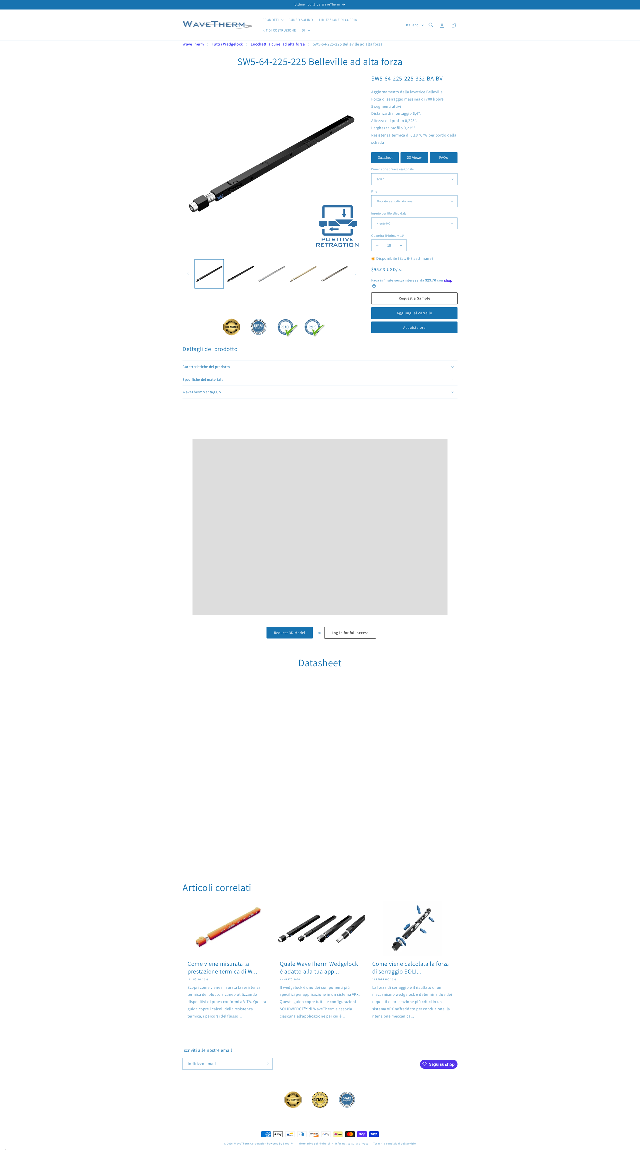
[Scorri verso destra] (355, 273)
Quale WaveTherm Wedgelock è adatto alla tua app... (319, 967)
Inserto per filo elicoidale (388, 213)
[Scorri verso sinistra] (188, 273)
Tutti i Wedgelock (228, 44)
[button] (273, 19)
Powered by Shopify (280, 1143)
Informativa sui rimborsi (314, 1143)
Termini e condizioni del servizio (394, 1143)
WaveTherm (193, 44)
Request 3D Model (289, 632)
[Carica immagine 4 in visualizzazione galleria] (303, 274)
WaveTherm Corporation (250, 1143)
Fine (374, 191)
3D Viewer (414, 158)
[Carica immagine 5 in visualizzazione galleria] (334, 274)
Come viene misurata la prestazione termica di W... (222, 967)
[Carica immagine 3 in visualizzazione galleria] (272, 274)
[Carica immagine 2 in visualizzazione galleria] (240, 274)
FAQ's (443, 158)
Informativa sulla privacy (351, 1143)
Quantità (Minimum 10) (387, 236)
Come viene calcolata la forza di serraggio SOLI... (410, 967)
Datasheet (385, 158)
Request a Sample (414, 298)
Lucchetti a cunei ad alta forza (278, 44)
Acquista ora (414, 327)
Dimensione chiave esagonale (392, 169)
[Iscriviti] (266, 1064)
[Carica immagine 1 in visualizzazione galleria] (209, 274)
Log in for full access (350, 632)
